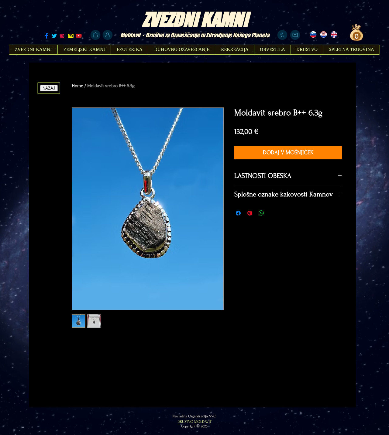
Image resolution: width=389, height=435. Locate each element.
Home (77, 85)
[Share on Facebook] (238, 213)
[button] (356, 36)
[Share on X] (273, 213)
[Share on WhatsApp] (261, 213)
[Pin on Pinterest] (249, 213)
